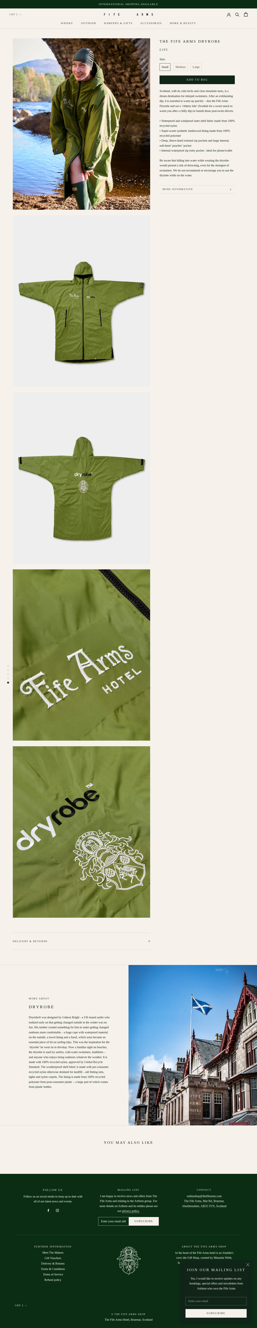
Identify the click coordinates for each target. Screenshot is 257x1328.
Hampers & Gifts (118, 23)
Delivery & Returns (30, 941)
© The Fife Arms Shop (128, 1314)
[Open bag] (246, 14)
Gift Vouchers (53, 1258)
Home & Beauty (183, 23)
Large (196, 67)
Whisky (67, 23)
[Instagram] (57, 1210)
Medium (181, 67)
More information (178, 189)
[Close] (247, 1264)
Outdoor (88, 23)
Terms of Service (53, 1274)
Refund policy (52, 1279)
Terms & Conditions (53, 1269)
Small (165, 67)
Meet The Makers (52, 1252)
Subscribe (216, 1313)
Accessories (151, 23)
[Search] (237, 14)
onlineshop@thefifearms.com (204, 1196)
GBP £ (13, 14)
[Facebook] (48, 1210)
